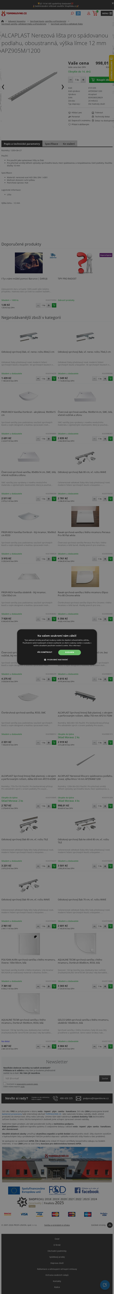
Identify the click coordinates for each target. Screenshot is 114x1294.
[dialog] (57, 647)
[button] (57, 659)
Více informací (75, 645)
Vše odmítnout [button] (44, 652)
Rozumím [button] (69, 652)
